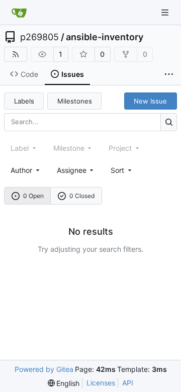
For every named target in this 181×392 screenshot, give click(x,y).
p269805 (39, 37)
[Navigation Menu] (166, 12)
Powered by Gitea (44, 369)
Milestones (74, 101)
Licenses (100, 382)
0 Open (33, 196)
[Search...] (168, 122)
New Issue (150, 101)
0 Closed (82, 196)
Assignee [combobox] (71, 170)
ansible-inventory (104, 37)
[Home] (19, 13)
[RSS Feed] (15, 54)
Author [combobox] (21, 170)
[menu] (122, 170)
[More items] (169, 74)
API (127, 382)
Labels (24, 101)
